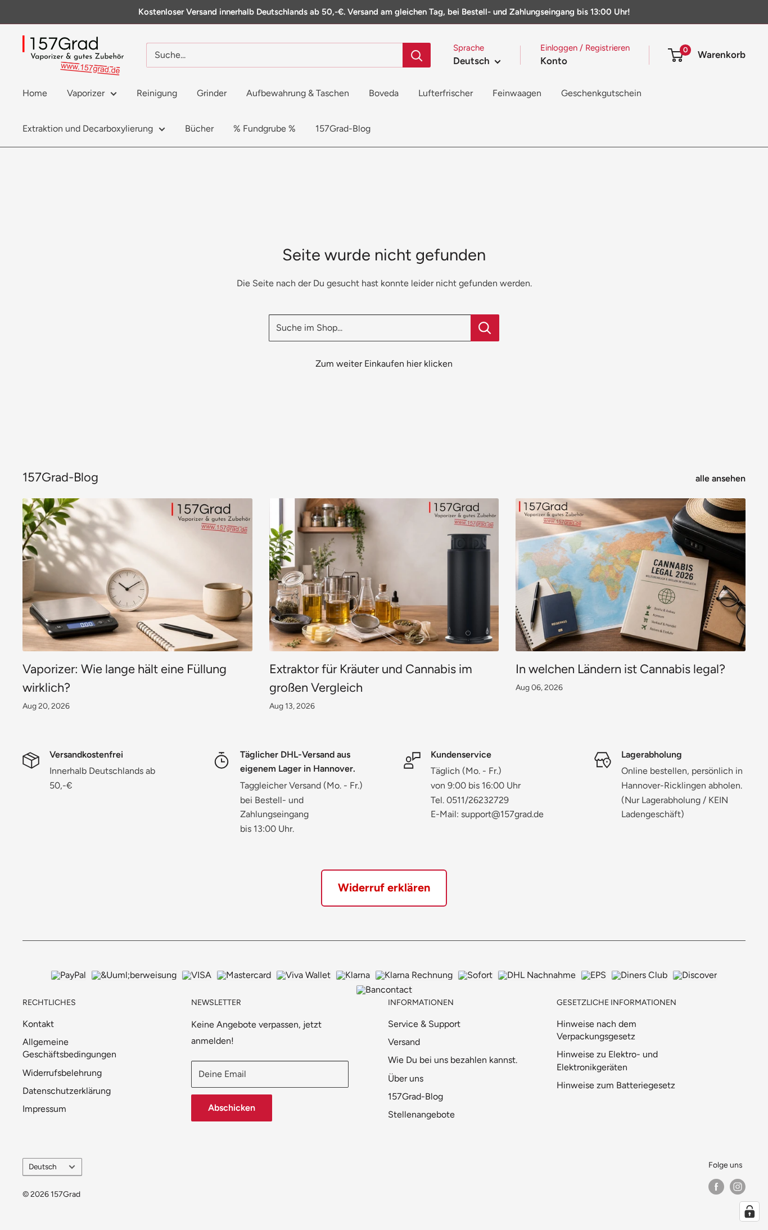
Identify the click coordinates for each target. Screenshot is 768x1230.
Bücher (199, 128)
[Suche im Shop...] (485, 327)
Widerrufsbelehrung (62, 1072)
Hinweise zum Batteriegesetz (616, 1085)
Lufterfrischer (445, 93)
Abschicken (231, 1107)
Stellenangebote (421, 1114)
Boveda (384, 93)
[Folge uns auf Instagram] (738, 1187)
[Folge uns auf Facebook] (716, 1187)
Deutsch (43, 1166)
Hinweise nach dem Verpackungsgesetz (596, 1030)
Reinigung (157, 93)
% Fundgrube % (264, 128)
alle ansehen (721, 478)
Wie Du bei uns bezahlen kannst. (452, 1060)
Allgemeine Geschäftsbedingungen (69, 1048)
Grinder (212, 93)
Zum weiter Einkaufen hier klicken (384, 363)
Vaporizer (86, 93)
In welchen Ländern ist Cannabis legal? (620, 669)
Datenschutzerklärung (66, 1090)
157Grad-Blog (343, 128)
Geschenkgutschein (601, 93)
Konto (553, 60)
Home (34, 93)
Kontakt (38, 1024)
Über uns (405, 1078)
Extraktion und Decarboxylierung (87, 128)
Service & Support (424, 1024)
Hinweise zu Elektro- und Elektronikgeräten (607, 1060)
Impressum (44, 1108)
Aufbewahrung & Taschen (297, 93)
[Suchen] (417, 55)
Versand (404, 1042)
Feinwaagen (517, 93)
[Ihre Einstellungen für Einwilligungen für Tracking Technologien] (749, 1211)
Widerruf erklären (384, 887)
